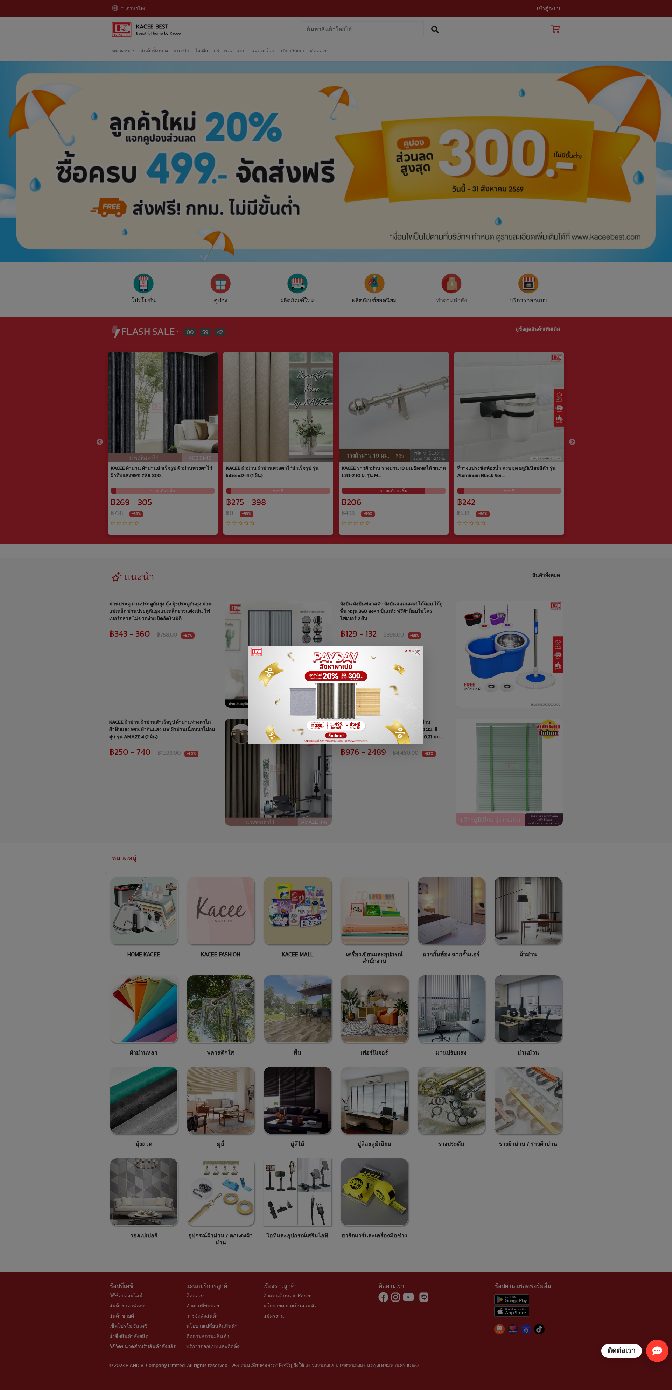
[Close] (417, 652)
